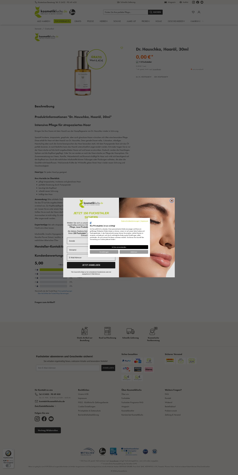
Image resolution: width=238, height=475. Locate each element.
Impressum (144, 221)
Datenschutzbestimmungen (130, 221)
